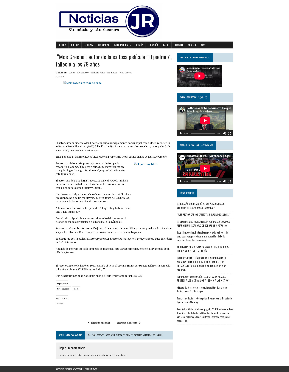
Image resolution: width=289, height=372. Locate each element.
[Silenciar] (224, 133)
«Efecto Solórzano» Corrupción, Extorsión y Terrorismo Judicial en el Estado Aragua (202, 289)
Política (62, 45)
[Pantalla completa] (229, 133)
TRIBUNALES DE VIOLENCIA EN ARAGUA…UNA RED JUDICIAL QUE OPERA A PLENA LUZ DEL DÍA (203, 249)
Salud (166, 45)
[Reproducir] (180, 133)
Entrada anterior (100, 322)
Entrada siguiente (127, 322)
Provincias (103, 45)
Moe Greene (126, 72)
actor (72, 72)
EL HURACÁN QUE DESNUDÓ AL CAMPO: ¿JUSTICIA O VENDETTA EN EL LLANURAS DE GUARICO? (201, 205)
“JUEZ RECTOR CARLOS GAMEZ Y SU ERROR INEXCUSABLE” (203, 214)
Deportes (178, 45)
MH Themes (92, 369)
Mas (203, 45)
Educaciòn (153, 45)
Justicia (75, 45)
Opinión (139, 45)
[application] (205, 120)
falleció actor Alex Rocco (104, 72)
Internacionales (122, 45)
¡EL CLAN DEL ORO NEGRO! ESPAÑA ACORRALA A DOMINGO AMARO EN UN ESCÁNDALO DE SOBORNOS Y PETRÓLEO (203, 223)
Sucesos (192, 45)
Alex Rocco (83, 72)
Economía (88, 45)
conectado (88, 355)
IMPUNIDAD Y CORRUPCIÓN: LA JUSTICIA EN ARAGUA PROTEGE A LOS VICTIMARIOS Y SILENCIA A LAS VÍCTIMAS (203, 278)
